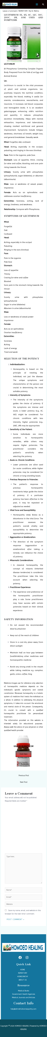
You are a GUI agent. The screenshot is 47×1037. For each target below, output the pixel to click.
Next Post (23, 782)
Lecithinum (9, 85)
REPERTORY (23, 11)
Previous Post (24, 775)
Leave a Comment (10, 11)
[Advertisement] (23, 828)
